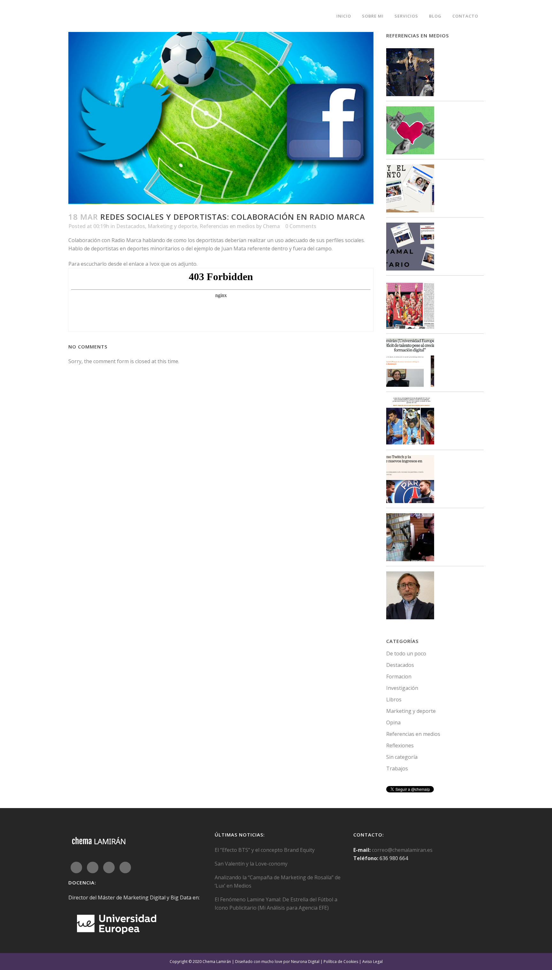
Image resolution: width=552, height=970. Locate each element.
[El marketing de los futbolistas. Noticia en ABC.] (410, 422)
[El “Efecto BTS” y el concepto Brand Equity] (410, 73)
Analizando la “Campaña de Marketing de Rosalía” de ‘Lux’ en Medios (278, 881)
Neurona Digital (305, 961)
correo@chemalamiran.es (402, 849)
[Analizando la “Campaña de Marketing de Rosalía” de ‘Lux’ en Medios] (410, 189)
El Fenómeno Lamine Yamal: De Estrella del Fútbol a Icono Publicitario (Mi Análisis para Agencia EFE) (276, 903)
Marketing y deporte (172, 226)
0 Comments (300, 226)
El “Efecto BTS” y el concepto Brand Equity (265, 849)
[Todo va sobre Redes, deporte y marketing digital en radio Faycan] (410, 538)
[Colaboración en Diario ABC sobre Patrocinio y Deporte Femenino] (410, 306)
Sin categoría (402, 756)
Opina (393, 722)
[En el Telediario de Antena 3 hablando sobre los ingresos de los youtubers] (410, 596)
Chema (271, 226)
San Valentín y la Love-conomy (251, 863)
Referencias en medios (227, 226)
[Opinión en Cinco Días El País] (410, 480)
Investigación (402, 687)
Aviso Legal (372, 961)
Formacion (398, 676)
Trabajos (397, 768)
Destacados (130, 226)
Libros (394, 699)
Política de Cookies (341, 961)
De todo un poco (406, 653)
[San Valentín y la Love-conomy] (410, 131)
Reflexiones (400, 745)
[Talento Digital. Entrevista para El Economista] (410, 364)
